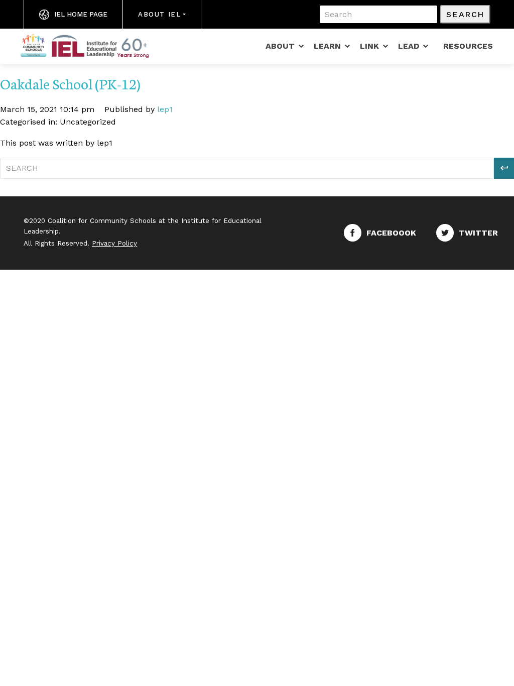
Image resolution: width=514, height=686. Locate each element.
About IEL (159, 14)
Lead (408, 46)
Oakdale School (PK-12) (70, 83)
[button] (504, 168)
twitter (478, 233)
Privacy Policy (114, 243)
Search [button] (465, 14)
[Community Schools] (96, 45)
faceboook (391, 233)
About (280, 46)
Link (369, 46)
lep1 (165, 109)
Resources (468, 46)
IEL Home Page (80, 14)
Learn (327, 46)
